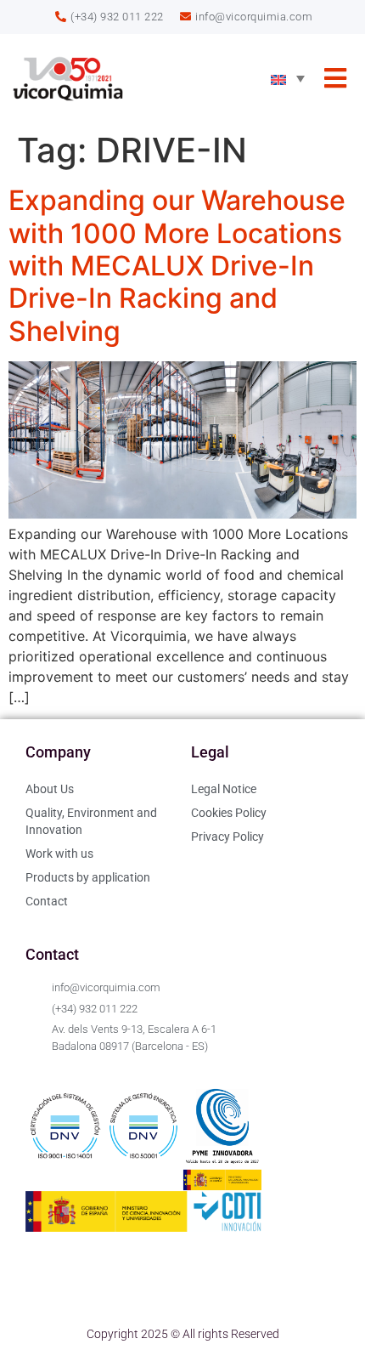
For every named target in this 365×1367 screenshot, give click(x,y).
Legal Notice (223, 789)
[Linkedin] (46, 1288)
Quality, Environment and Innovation (91, 821)
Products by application (87, 877)
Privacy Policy (227, 836)
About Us (49, 789)
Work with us (59, 853)
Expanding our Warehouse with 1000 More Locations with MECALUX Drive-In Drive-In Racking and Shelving (176, 266)
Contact (46, 901)
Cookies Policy (229, 813)
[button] (334, 79)
